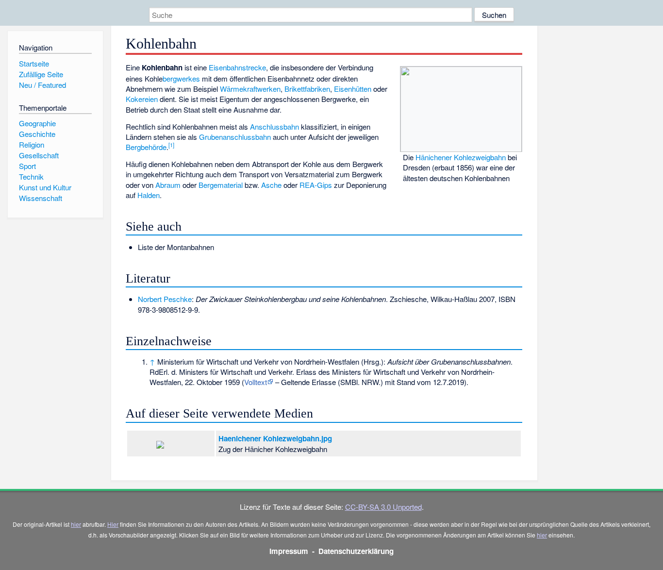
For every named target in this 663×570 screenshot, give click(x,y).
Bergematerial (221, 185)
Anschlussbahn (274, 126)
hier (76, 524)
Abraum (168, 185)
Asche (271, 185)
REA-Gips (315, 185)
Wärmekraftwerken (250, 89)
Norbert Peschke (165, 299)
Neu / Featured (42, 85)
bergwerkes (181, 78)
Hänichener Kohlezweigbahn (460, 157)
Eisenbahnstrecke (237, 67)
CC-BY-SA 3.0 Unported (383, 507)
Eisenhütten (352, 89)
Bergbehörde (146, 147)
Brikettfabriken (307, 89)
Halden (148, 195)
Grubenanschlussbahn (235, 137)
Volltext (255, 382)
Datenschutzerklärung (356, 551)
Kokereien (142, 99)
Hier (112, 524)
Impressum (288, 551)
